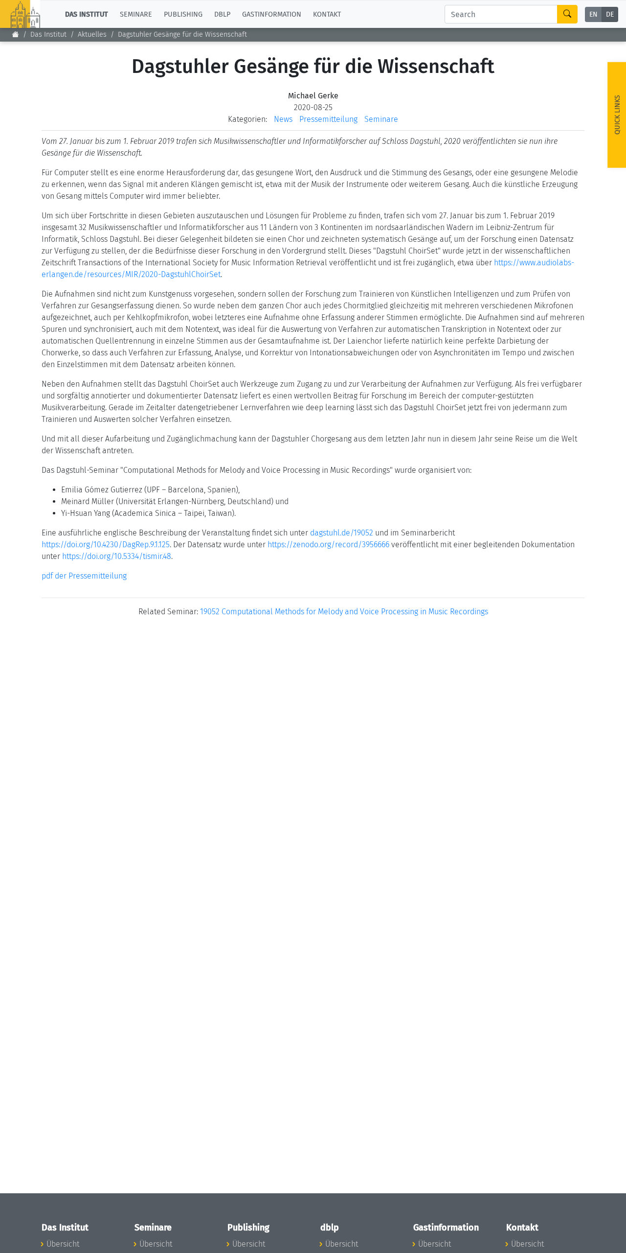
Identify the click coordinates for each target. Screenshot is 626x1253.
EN (593, 14)
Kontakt (327, 14)
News (283, 119)
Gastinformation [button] (271, 14)
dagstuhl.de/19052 (341, 532)
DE (610, 14)
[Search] (567, 14)
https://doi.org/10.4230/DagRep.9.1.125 (106, 544)
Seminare (381, 119)
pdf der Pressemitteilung (84, 575)
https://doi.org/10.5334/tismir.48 (116, 556)
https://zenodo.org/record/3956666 (328, 544)
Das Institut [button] (86, 14)
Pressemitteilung (328, 119)
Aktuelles (92, 34)
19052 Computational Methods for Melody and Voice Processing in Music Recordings (344, 611)
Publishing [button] (183, 14)
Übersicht (62, 1244)
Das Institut (48, 34)
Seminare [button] (136, 14)
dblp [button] (222, 14)
